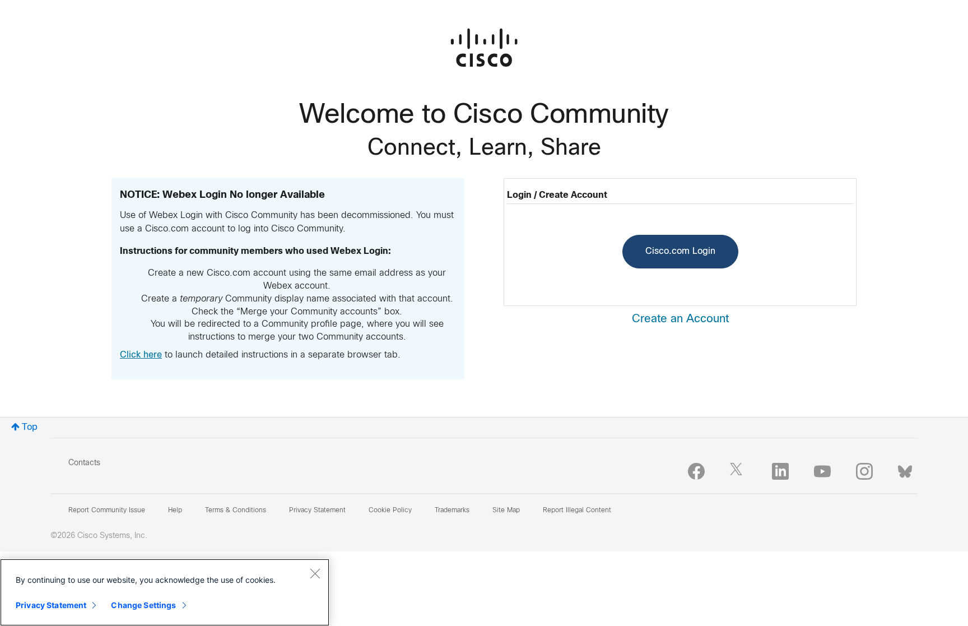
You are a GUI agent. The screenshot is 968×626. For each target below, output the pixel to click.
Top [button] (30, 427)
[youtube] (822, 471)
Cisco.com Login (680, 251)
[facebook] (696, 471)
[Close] (314, 573)
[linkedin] (780, 471)
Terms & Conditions (235, 510)
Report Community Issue (106, 510)
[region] (164, 592)
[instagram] (864, 471)
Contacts (84, 463)
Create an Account (680, 319)
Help (175, 510)
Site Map (506, 510)
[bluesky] (905, 469)
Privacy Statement (51, 605)
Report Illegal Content (577, 510)
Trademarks (452, 510)
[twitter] (738, 471)
